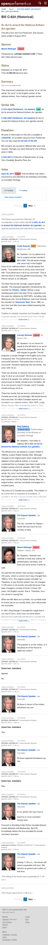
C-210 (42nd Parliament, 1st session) (18, 109)
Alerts (4, 927)
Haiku (4, 937)
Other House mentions (13, 197)
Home (3, 9)
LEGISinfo (6, 137)
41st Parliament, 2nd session (29, 9)
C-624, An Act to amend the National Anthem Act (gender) (23, 224)
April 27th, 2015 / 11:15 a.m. (10, 419)
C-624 (22, 260)
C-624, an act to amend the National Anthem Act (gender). (21, 445)
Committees (7, 922)
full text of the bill (29, 140)
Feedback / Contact (9, 934)
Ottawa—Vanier (19, 289)
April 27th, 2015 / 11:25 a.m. (10, 511)
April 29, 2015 (7, 173)
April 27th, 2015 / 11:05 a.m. (10, 241)
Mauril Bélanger (8, 48)
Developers (6, 939)
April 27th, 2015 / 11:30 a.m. (10, 632)
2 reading (9, 190)
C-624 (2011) (7, 157)
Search (5, 924)
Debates (5, 919)
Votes (27, 922)
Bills (11, 9)
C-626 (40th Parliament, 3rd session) (18, 117)
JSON (14, 939)
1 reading (23, 190)
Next (31, 205)
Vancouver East (22, 302)
